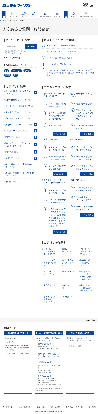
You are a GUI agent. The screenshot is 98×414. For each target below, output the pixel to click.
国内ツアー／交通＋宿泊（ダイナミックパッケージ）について (49, 356)
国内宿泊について (44, 344)
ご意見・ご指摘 (75, 346)
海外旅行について (44, 362)
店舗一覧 (10, 342)
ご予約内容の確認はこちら (12, 53)
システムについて (44, 376)
